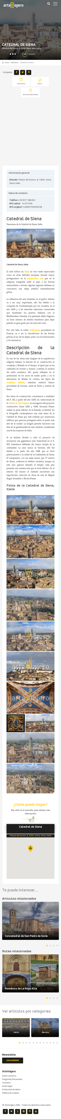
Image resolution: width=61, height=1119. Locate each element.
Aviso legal (7, 1086)
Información (21, 84)
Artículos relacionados (30, 94)
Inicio (7, 63)
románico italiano (16, 382)
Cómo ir (40, 84)
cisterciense (35, 329)
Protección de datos (11, 1090)
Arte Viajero (16, 5)
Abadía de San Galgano (19, 403)
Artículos (14, 63)
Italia (27, 271)
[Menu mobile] (55, 4)
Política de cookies (10, 1093)
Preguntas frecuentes (12, 1079)
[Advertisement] (30, 131)
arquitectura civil (35, 278)
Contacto (6, 1083)
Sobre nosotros (9, 1076)
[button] (30, 848)
